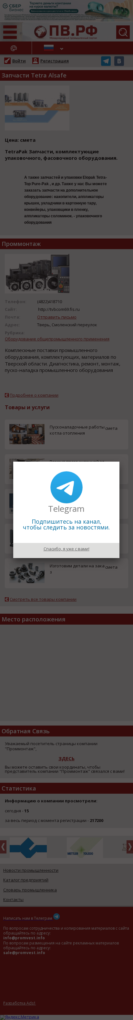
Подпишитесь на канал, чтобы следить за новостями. (66, 524)
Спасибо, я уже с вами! (66, 549)
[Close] (119, 461)
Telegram (66, 508)
